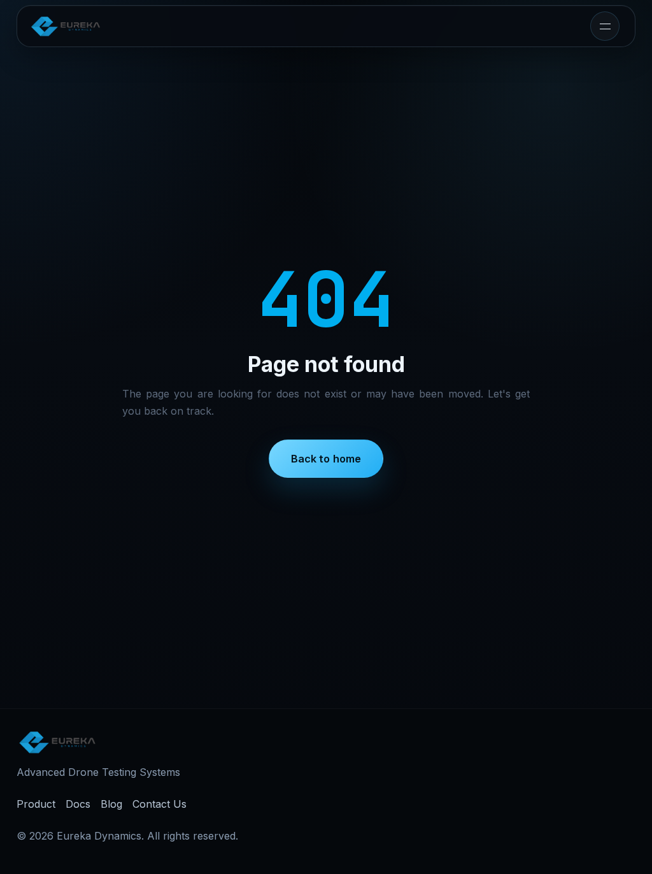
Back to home (326, 458)
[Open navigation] (605, 26)
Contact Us (159, 804)
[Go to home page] (66, 26)
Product (36, 804)
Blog (111, 804)
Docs (78, 804)
